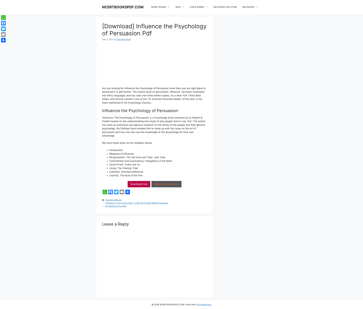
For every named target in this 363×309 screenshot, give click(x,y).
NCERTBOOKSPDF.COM (122, 7)
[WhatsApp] (3, 17)
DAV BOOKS (248, 7)
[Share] (3, 40)
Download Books (113, 200)
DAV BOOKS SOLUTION (225, 7)
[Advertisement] (154, 65)
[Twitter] (3, 29)
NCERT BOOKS (158, 7)
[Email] (3, 34)
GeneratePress (203, 304)
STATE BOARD (197, 7)
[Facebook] (3, 23)
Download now (138, 184)
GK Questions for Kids (115, 206)
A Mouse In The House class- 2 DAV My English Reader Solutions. (136, 203)
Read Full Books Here (166, 184)
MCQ (178, 7)
